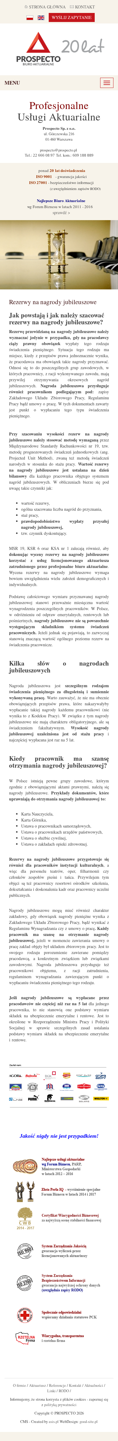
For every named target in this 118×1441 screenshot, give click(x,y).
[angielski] (41, 17)
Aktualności (93, 1385)
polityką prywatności (60, 1404)
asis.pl (54, 1421)
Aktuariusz (37, 1385)
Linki (51, 1390)
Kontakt (75, 1385)
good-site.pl (89, 1421)
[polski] (29, 17)
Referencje (57, 1385)
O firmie (19, 1385)
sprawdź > (60, 212)
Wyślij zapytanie (72, 17)
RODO (64, 1390)
